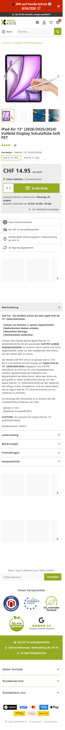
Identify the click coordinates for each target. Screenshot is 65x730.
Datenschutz (50, 721)
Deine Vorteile (13, 669)
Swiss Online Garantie (20, 222)
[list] (31, 76)
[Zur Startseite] (8, 22)
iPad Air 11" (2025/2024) (33, 157)
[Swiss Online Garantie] (11, 603)
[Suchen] (57, 31)
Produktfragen (11, 452)
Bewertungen (10, 443)
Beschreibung (10, 307)
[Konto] (44, 22)
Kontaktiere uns (14, 692)
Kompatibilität (11, 461)
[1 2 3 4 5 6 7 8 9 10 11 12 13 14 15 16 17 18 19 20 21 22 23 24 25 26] (8, 188)
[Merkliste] (51, 22)
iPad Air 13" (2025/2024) (12, 157)
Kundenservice (13, 681)
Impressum (36, 721)
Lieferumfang (10, 434)
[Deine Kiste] (57, 22)
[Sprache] (37, 22)
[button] (6, 31)
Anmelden (52, 576)
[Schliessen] (58, 6)
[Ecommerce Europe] (31, 603)
